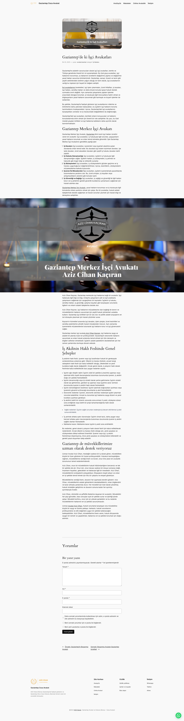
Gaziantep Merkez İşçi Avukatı (73, 188)
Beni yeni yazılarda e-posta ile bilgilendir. (80, 627)
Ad (64, 589)
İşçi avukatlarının (69, 87)
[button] (178, 715)
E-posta (66, 598)
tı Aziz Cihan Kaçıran (92, 333)
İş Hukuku (96, 62)
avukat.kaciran (81, 62)
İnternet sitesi (67, 607)
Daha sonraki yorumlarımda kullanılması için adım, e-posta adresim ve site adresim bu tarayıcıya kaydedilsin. (91, 617)
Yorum (65, 567)
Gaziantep (90, 134)
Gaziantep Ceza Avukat (49, 3)
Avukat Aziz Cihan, (75, 506)
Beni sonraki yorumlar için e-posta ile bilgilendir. (83, 623)
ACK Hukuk (77, 710)
